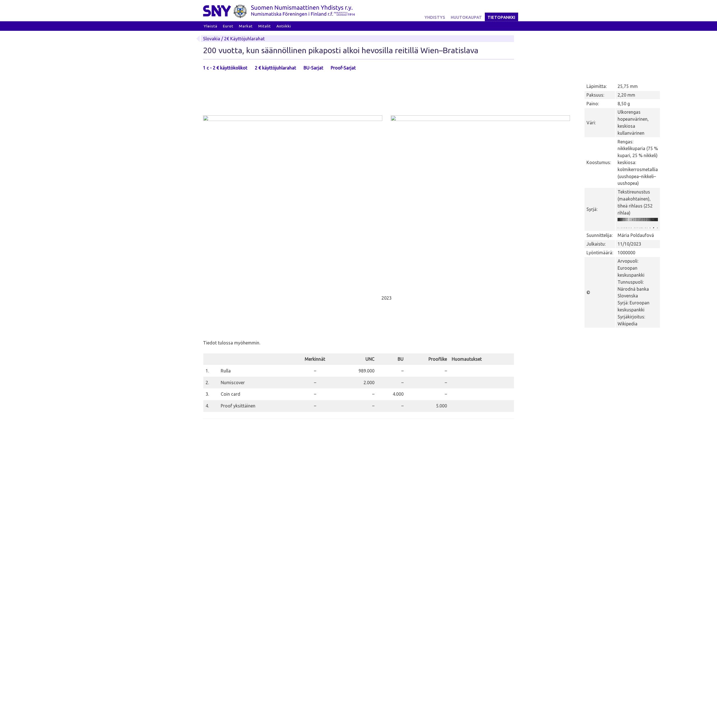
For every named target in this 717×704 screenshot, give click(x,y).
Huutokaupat (466, 17)
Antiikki (283, 26)
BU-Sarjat (313, 67)
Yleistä (210, 26)
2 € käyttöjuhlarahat (275, 67)
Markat (246, 26)
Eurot (228, 26)
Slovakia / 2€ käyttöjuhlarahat (234, 38)
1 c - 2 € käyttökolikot (225, 67)
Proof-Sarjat (343, 67)
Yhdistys (435, 17)
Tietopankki (501, 17)
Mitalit (264, 26)
